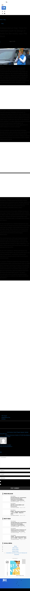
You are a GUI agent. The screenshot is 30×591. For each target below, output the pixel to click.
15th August (4, 415)
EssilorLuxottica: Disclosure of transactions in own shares (18, 530)
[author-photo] (3, 443)
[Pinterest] (7, 45)
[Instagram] (5, 11)
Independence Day (5, 417)
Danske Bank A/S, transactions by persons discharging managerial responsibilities (18, 499)
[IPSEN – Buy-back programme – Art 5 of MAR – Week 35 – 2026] (6, 512)
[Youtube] (5, 14)
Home (1, 19)
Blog (5, 19)
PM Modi (3, 419)
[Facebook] (2, 11)
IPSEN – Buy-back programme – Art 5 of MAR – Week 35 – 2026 (18, 513)
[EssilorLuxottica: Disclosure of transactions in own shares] (6, 531)
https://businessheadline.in (6, 446)
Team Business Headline (4, 40)
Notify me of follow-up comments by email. (11, 481)
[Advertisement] (15, 97)
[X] (2, 14)
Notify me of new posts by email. (8, 484)
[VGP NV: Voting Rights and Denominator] (6, 505)
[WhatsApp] (11, 45)
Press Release (13, 496)
